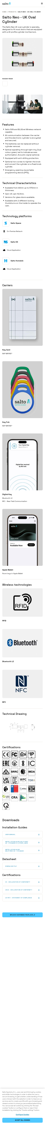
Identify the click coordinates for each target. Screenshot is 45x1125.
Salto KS (14, 242)
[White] (5, 83)
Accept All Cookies (22, 1120)
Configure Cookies (22, 1115)
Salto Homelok (17, 261)
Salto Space (16, 223)
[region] (22, 1107)
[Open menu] (42, 3)
